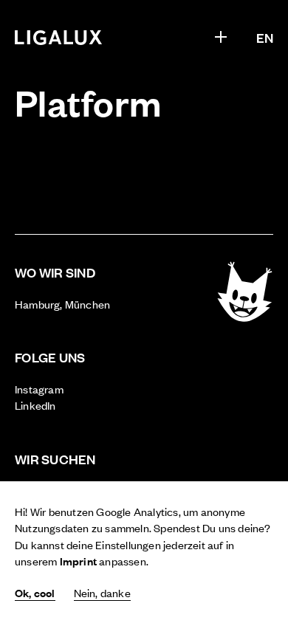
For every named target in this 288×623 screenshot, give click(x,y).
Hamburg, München (62, 304)
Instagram (39, 388)
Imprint (78, 560)
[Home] (59, 37)
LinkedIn (35, 405)
